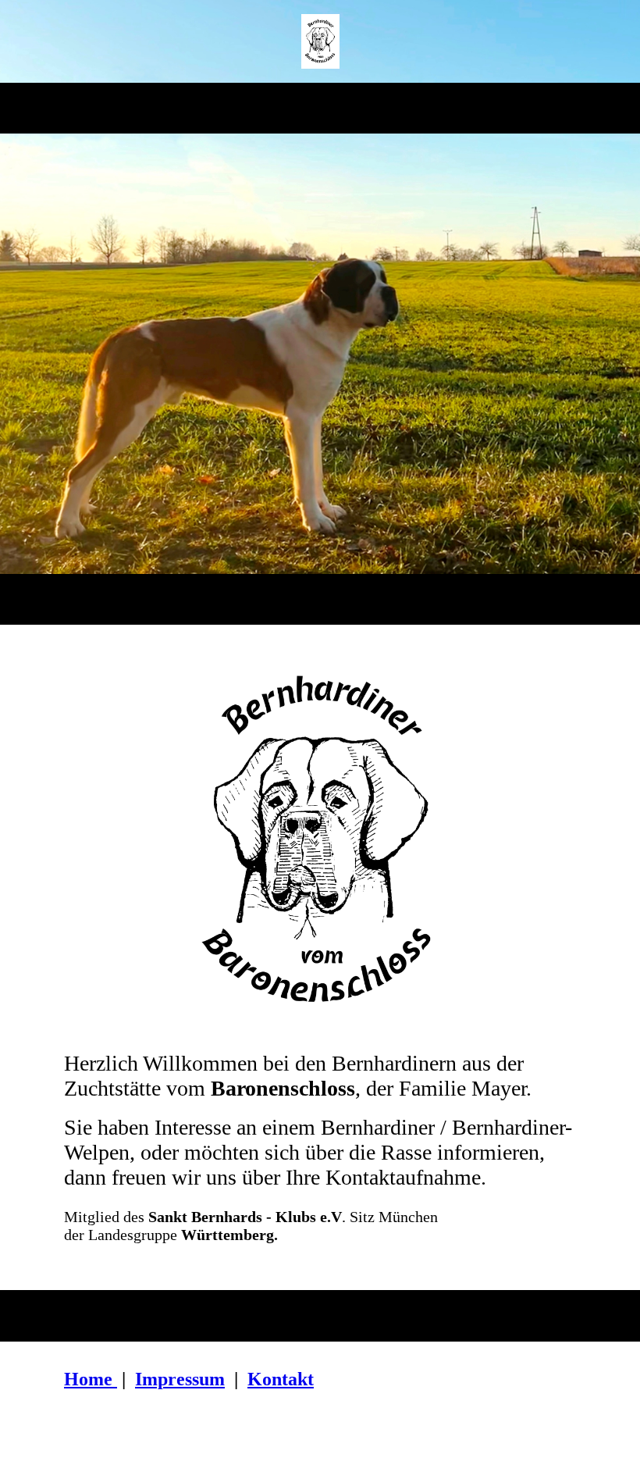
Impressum (180, 1379)
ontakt (288, 1379)
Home (88, 1379)
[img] (320, 41)
